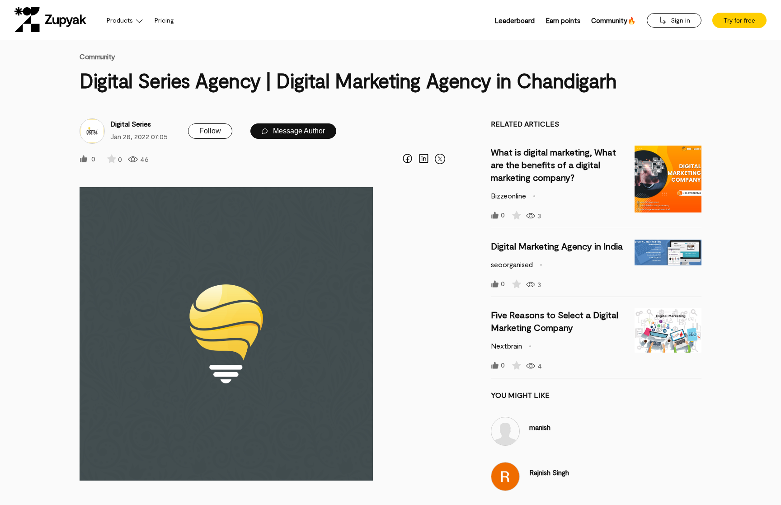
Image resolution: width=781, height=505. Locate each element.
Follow (210, 131)
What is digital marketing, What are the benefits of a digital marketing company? (553, 164)
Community (97, 56)
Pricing (164, 20)
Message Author (298, 131)
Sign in (679, 20)
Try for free (739, 20)
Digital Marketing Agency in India (557, 246)
